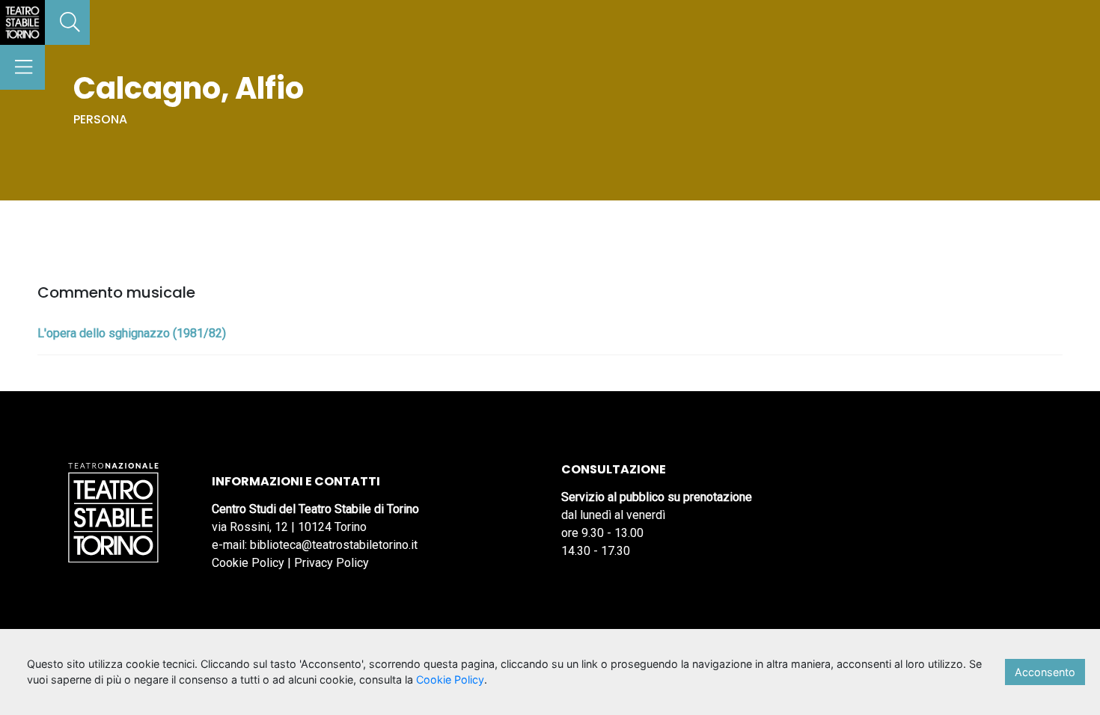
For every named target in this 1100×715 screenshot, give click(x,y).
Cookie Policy (248, 563)
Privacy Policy (331, 563)
